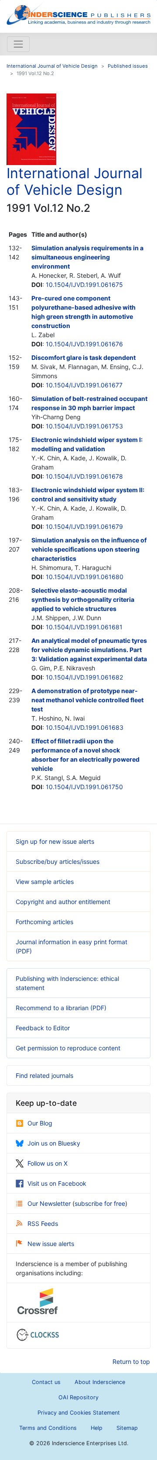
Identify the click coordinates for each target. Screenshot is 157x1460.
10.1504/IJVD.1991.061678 (84, 476)
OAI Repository (78, 1397)
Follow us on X (47, 1163)
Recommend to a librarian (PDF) (61, 1007)
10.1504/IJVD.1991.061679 (84, 526)
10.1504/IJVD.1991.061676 (84, 344)
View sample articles (45, 881)
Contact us (46, 1382)
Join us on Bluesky (53, 1143)
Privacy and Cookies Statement (79, 1412)
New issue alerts (50, 1243)
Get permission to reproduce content (68, 1048)
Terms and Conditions (48, 1428)
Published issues (128, 66)
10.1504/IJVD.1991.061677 (84, 385)
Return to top (131, 1361)
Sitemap (127, 1428)
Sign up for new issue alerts (55, 841)
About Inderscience (100, 1382)
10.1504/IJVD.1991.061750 (84, 786)
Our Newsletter (49, 1203)
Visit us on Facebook (56, 1183)
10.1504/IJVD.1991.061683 (84, 727)
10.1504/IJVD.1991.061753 (84, 426)
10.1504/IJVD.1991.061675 (84, 284)
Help (96, 1428)
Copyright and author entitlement (63, 901)
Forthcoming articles (44, 921)
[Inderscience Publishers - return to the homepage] (78, 13)
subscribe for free (100, 1203)
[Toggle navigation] (18, 44)
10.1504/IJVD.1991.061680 (84, 576)
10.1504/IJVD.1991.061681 (84, 627)
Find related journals (44, 1075)
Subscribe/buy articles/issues (57, 861)
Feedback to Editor (43, 1028)
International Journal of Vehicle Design (52, 66)
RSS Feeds (42, 1223)
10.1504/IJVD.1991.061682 (84, 677)
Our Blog (39, 1123)
